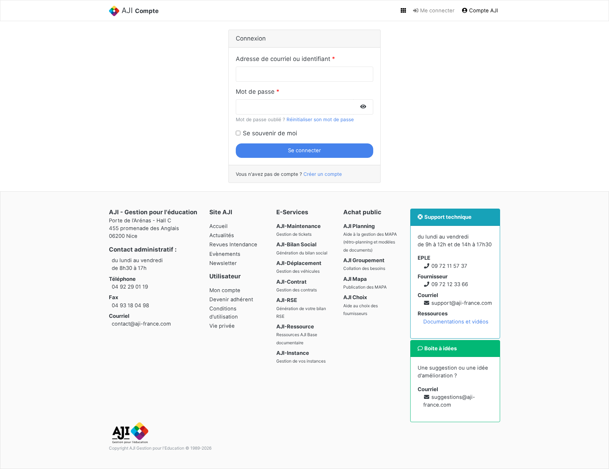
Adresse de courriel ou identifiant (283, 58)
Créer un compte (322, 174)
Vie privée (222, 326)
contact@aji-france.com (141, 324)
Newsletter (223, 263)
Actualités (221, 235)
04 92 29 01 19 (130, 287)
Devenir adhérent (231, 299)
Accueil (218, 226)
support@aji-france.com (461, 303)
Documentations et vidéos (455, 322)
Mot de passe (255, 91)
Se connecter (304, 150)
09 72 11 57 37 (449, 266)
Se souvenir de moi (270, 133)
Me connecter (437, 10)
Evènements (224, 254)
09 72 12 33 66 (449, 284)
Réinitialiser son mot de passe (320, 119)
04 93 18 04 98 (130, 305)
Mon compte (224, 290)
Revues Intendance (233, 244)
